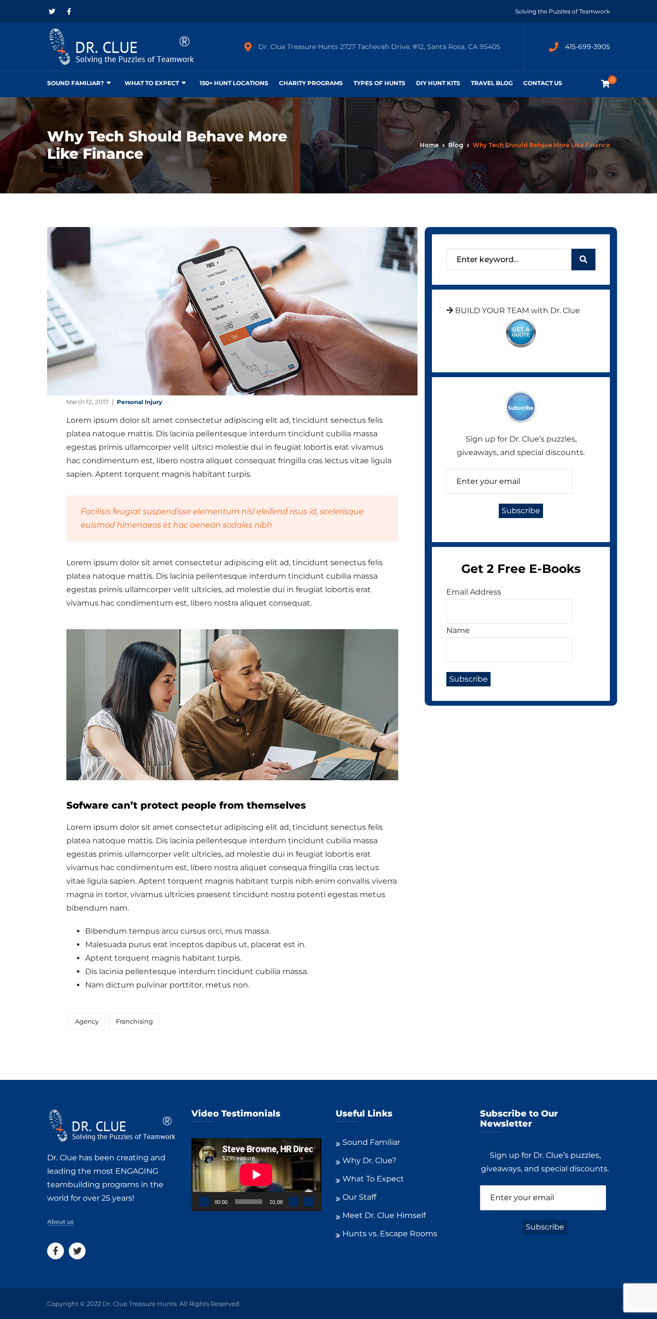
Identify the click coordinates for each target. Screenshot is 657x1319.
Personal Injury (139, 402)
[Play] (204, 1201)
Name (458, 630)
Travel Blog (492, 83)
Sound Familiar (371, 1142)
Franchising (134, 1021)
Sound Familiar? (75, 83)
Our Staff (359, 1197)
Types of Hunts (379, 83)
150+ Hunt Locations (234, 83)
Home (429, 145)
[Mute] (293, 1201)
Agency (87, 1021)
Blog (455, 145)
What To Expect (152, 83)
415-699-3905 (587, 46)
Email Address (473, 591)
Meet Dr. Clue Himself (384, 1215)
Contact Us (542, 83)
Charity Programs (311, 83)
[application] (256, 1174)
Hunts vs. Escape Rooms (389, 1233)
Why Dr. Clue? (369, 1160)
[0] (605, 84)
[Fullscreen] (309, 1201)
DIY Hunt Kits (438, 83)
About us (60, 1221)
